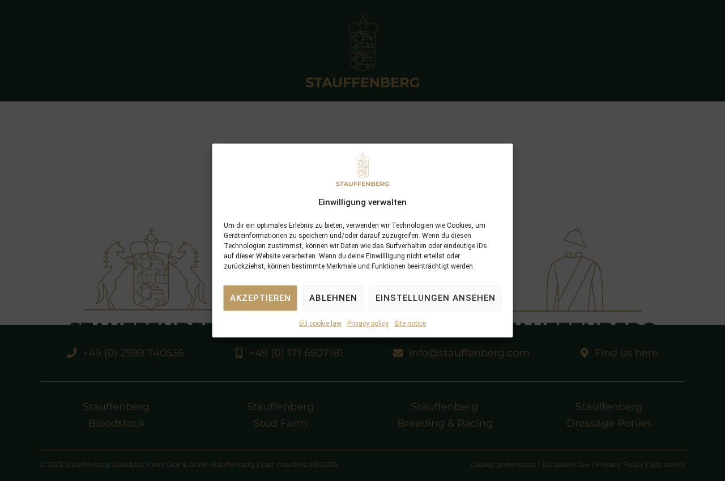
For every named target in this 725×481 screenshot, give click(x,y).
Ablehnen (333, 298)
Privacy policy (368, 323)
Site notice (410, 323)
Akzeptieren (260, 298)
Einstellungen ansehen (436, 298)
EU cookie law (320, 323)
